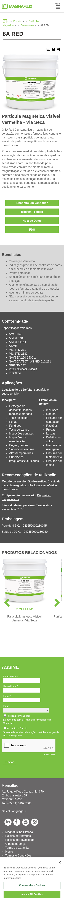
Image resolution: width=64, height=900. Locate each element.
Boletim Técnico (32, 211)
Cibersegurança (15, 843)
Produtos (18, 21)
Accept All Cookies (31, 894)
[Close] (60, 862)
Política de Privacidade (19, 839)
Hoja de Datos (32, 220)
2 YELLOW (24, 609)
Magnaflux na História (19, 832)
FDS (32, 229)
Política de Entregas (18, 835)
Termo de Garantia (17, 847)
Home (9, 851)
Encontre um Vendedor (32, 202)
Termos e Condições (18, 855)
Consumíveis (27, 25)
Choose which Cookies (32, 885)
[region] (32, 878)
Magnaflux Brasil (5, 21)
